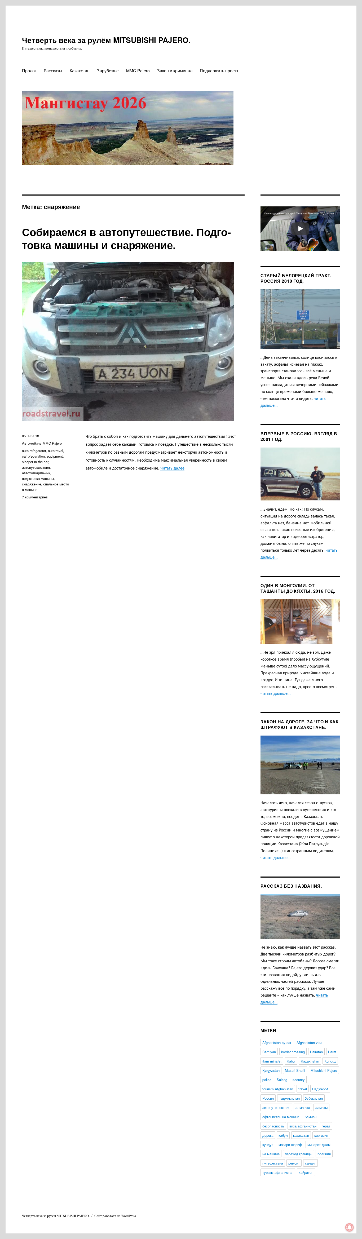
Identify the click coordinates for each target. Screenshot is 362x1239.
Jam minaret (271, 1061)
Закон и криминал (174, 71)
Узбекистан (314, 1098)
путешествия (272, 1163)
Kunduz (330, 1061)
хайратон (306, 1172)
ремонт (294, 1163)
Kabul (291, 1061)
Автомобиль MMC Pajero (42, 443)
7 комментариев (35, 496)
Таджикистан (289, 1098)
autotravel (55, 450)
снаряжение (31, 483)
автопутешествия (36, 467)
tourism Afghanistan (277, 1088)
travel (302, 1088)
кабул (283, 1135)
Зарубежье (108, 71)
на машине (271, 1153)
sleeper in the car (35, 461)
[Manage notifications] (349, 1227)
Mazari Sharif (295, 1070)
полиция (324, 1153)
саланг (310, 1163)
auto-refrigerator (34, 450)
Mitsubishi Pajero (324, 1070)
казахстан (301, 1135)
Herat (332, 1051)
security (299, 1079)
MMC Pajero (138, 71)
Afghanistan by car (276, 1042)
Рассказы (53, 71)
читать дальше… (275, 694)
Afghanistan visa (309, 1042)
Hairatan (316, 1051)
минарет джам (318, 1144)
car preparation (33, 456)
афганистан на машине (280, 1116)
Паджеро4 (320, 1088)
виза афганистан (302, 1126)
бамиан (310, 1116)
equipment (55, 456)
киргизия (321, 1135)
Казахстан (80, 71)
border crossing (293, 1051)
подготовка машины (38, 478)
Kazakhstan (310, 1061)
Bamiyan (269, 1051)
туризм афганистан (277, 1172)
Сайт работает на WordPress (115, 1215)
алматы (321, 1107)
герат (326, 1126)
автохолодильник (36, 472)
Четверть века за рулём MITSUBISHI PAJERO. (106, 39)
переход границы (298, 1153)
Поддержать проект (219, 71)
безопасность (273, 1126)
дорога (267, 1135)
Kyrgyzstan (271, 1070)
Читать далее (172, 468)
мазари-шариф (290, 1144)
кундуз (267, 1144)
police (266, 1079)
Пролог (29, 71)
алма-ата (302, 1107)
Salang (282, 1079)
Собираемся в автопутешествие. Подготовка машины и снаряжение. (126, 238)
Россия (268, 1098)
